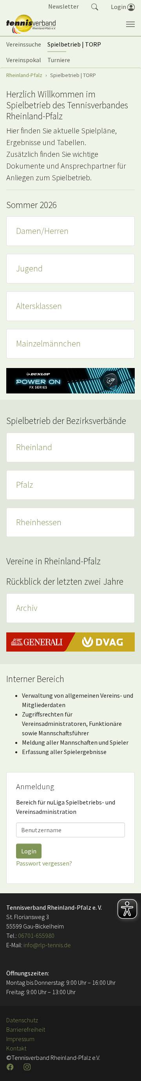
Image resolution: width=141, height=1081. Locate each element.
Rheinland (34, 447)
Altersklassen (39, 306)
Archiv (26, 608)
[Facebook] (11, 1067)
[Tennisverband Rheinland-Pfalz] (31, 24)
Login (28, 851)
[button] (95, 6)
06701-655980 (36, 935)
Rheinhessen (38, 522)
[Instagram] (28, 1067)
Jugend (29, 268)
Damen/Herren (42, 231)
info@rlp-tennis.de (46, 945)
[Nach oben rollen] (125, 1065)
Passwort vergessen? (44, 863)
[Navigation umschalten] (130, 24)
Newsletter (63, 6)
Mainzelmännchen (48, 343)
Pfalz (24, 484)
